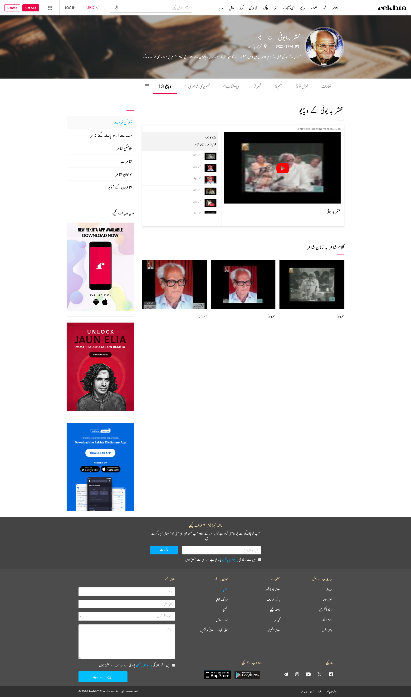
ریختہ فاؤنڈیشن (272, 589)
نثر (275, 7)
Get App (30, 8)
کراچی (258, 46)
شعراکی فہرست (123, 122)
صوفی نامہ (328, 599)
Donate (12, 8)
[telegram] (286, 674)
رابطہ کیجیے (275, 610)
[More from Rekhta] (50, 7)
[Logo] (392, 8)
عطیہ (225, 589)
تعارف (326, 86)
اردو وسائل (222, 620)
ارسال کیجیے (98, 677)
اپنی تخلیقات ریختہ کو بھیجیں (214, 630)
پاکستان (251, 46)
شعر (257, 86)
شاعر (335, 7)
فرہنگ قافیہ (222, 599)
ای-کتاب (231, 86)
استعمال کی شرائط (316, 691)
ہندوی (329, 589)
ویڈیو (164, 86)
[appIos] (217, 674)
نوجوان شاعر (124, 174)
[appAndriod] (247, 674)
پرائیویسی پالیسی (230, 559)
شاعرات (126, 161)
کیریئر (277, 620)
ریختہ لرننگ (327, 620)
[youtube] (308, 674)
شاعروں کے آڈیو (120, 187)
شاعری (253, 7)
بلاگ (265, 7)
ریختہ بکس (327, 630)
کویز (241, 7)
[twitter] (319, 674)
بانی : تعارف (273, 599)
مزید (221, 7)
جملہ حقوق (303, 691)
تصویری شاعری (197, 86)
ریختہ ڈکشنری (326, 610)
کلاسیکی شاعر (124, 148)
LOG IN (70, 7)
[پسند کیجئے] (270, 37)
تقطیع (225, 610)
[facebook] (330, 674)
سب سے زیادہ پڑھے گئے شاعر (111, 135)
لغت (314, 7)
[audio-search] (116, 7)
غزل (302, 86)
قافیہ (231, 7)
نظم (278, 86)
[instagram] (297, 674)
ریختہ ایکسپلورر (273, 630)
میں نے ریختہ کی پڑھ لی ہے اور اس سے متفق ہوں (220, 559)
